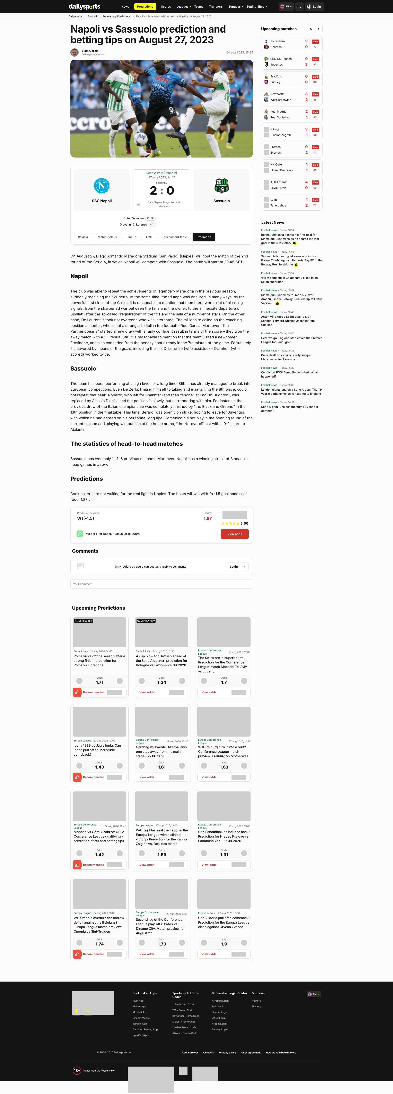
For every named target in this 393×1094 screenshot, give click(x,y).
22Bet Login (219, 1017)
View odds (234, 534)
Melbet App (139, 1006)
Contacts (208, 1052)
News (125, 6)
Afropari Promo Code (184, 1033)
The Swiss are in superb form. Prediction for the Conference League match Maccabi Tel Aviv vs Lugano (222, 664)
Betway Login (220, 1029)
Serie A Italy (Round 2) (161, 173)
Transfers (216, 6)
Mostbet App (140, 1012)
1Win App (138, 1000)
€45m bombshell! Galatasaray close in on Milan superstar (289, 279)
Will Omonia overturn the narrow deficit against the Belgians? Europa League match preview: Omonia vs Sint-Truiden (99, 924)
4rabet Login (219, 1023)
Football (92, 16)
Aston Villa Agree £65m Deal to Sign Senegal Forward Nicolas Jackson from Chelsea (288, 320)
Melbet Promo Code (183, 1021)
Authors (256, 1000)
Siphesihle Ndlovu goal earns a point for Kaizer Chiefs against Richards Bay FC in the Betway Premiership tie (291, 260)
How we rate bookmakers (281, 1052)
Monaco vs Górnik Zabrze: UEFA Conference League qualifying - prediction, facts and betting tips (99, 836)
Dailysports (75, 16)
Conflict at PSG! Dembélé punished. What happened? (289, 374)
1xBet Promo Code (183, 1004)
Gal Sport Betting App (145, 1029)
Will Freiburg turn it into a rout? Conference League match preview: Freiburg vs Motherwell (223, 751)
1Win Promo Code (182, 1010)
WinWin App (140, 1023)
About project (190, 1052)
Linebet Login (219, 1012)
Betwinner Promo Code (185, 1015)
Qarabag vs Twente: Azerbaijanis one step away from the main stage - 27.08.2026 (161, 751)
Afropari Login (220, 1000)
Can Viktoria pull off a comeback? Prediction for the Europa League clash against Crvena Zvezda (224, 922)
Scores (166, 6)
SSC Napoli (102, 201)
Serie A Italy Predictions (116, 16)
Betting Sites (255, 6)
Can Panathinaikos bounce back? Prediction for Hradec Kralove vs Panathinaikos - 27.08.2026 (224, 836)
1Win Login (218, 1006)
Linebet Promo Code (184, 1027)
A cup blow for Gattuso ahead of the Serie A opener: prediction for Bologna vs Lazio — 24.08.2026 (161, 660)
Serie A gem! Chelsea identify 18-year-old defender (289, 409)
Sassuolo (221, 201)
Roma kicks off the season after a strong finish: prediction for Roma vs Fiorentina (99, 660)
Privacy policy (227, 1052)
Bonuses (234, 6)
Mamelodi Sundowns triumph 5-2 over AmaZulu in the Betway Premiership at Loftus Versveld (292, 299)
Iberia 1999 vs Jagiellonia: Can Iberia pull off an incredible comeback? (97, 749)
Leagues (183, 6)
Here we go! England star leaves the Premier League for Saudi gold (291, 340)
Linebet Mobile (141, 1017)
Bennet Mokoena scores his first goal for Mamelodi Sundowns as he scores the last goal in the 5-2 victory (290, 239)
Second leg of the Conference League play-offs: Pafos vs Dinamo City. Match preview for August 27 (160, 926)
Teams (198, 6)
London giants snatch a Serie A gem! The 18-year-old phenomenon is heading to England (291, 391)
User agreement (251, 1052)
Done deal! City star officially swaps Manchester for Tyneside (286, 357)
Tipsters (256, 1006)
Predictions (145, 6)
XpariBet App (140, 1035)
